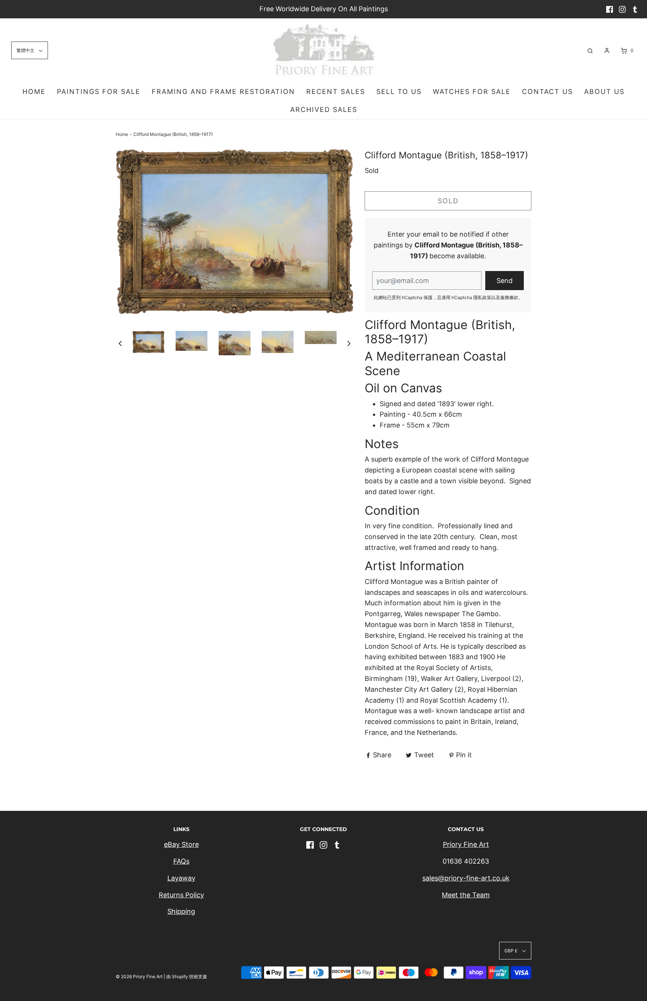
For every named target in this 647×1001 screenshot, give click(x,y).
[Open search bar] (590, 50)
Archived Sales (323, 109)
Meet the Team (466, 895)
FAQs (181, 861)
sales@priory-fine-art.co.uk (466, 878)
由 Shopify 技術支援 (186, 976)
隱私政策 (482, 297)
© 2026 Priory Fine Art (139, 976)
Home (34, 91)
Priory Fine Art (466, 844)
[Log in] (606, 51)
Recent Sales (335, 91)
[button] (120, 343)
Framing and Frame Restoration (223, 91)
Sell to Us (399, 91)
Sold (448, 201)
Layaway (181, 878)
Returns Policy (181, 895)
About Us (604, 91)
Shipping (181, 911)
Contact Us (547, 91)
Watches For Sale (472, 91)
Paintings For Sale (98, 91)
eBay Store (181, 844)
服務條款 (509, 297)
